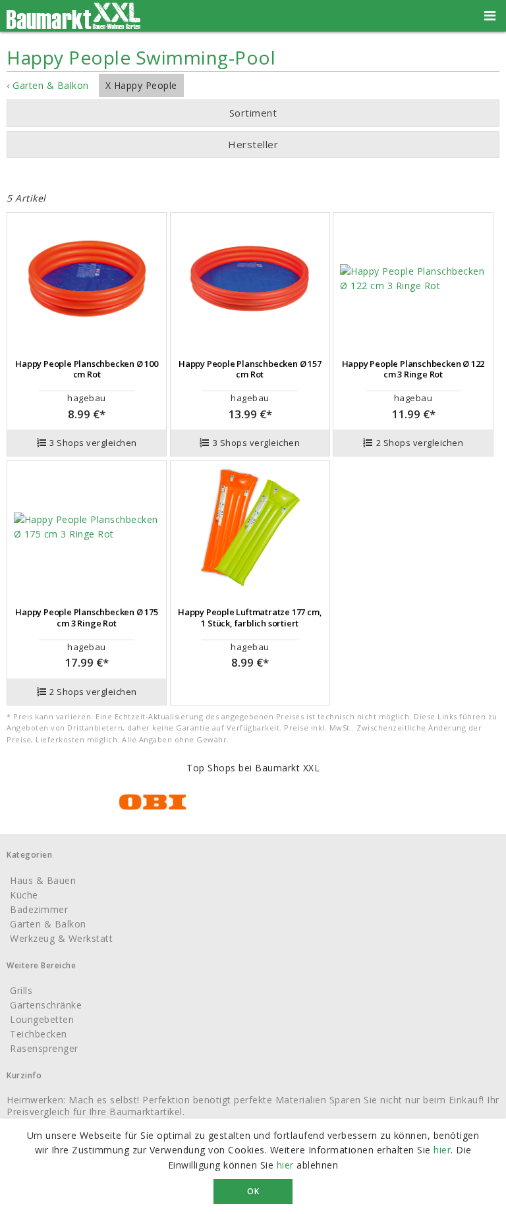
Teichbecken (38, 1034)
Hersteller (253, 144)
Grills (21, 990)
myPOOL (240, 170)
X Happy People (141, 85)
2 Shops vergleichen (420, 443)
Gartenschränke (46, 1005)
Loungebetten (42, 1019)
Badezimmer (39, 909)
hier (442, 1150)
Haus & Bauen (43, 880)
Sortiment (253, 112)
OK (253, 1191)
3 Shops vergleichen (93, 443)
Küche (24, 895)
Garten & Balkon (48, 924)
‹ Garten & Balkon (48, 85)
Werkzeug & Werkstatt (61, 938)
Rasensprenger (44, 1048)
